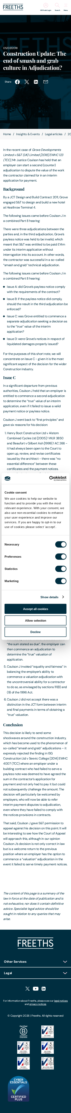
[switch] (60, 557)
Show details (49, 597)
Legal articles (54, 134)
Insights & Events (28, 134)
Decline (35, 632)
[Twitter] (27, 989)
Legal (8, 973)
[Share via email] (45, 82)
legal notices (61, 1000)
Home (7, 134)
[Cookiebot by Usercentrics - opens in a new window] (50, 478)
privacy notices (37, 1004)
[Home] (35, 947)
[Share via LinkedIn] (36, 82)
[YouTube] (35, 989)
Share (8, 81)
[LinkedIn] (44, 989)
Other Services (15, 962)
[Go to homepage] (13, 9)
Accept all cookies (35, 609)
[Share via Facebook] (17, 82)
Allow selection (35, 620)
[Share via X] (27, 82)
